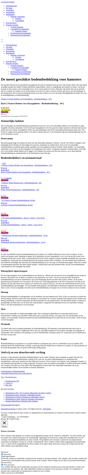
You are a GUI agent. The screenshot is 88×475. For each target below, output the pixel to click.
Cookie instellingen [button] (8, 417)
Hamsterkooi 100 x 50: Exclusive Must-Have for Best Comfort (28, 393)
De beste (9, 8)
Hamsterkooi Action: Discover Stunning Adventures (24, 399)
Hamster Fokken (21, 31)
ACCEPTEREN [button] (23, 417)
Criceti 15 (9, 383)
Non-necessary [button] (6, 462)
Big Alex (9, 385)
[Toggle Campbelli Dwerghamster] (41, 68)
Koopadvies (10, 12)
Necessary (7, 454)
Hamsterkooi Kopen (8, 409)
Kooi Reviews (11, 23)
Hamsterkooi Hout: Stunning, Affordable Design (23, 395)
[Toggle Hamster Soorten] (41, 64)
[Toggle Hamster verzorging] (41, 55)
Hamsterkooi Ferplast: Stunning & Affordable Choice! (25, 397)
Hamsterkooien (11, 6)
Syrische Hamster (17, 27)
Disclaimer (47, 409)
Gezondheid (19, 21)
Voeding (18, 19)
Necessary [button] (4, 452)
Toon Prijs (4, 112)
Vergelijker (10, 10)
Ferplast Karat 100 (12, 381)
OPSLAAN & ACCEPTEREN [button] (12, 473)
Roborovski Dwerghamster (20, 35)
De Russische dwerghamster (21, 33)
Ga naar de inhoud (7, 2)
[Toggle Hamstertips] (41, 53)
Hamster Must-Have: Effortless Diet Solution (22, 401)
